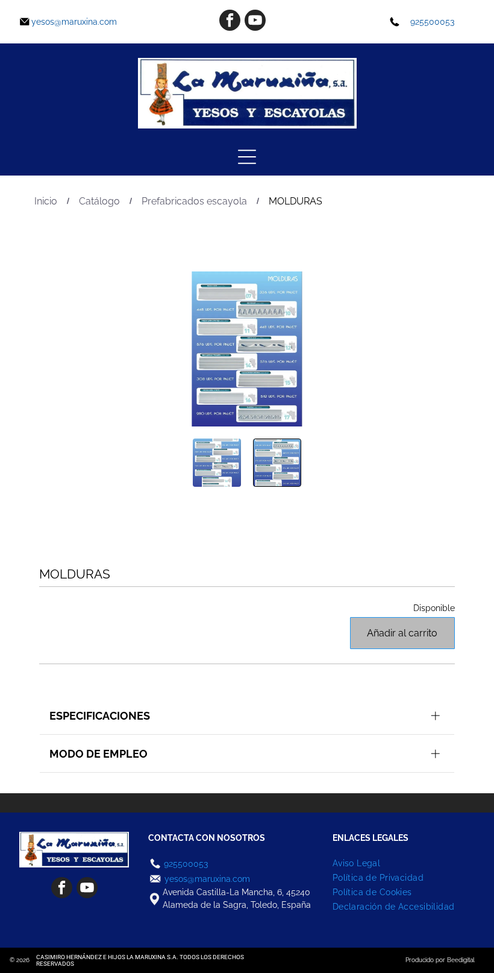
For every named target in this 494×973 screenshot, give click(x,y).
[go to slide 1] (217, 463)
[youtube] (255, 22)
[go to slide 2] (277, 463)
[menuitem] (403, 863)
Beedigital (461, 960)
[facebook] (229, 22)
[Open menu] (247, 157)
